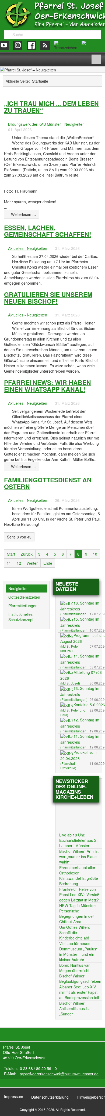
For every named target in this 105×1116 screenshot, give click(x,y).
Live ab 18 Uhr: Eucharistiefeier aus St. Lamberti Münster (79, 840)
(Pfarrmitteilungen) (74, 613)
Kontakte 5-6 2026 (89, 704)
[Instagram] (17, 45)
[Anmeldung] (91, 45)
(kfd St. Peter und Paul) (69, 648)
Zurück (27, 554)
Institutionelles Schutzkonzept (20, 616)
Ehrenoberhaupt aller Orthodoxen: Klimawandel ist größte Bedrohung (78, 875)
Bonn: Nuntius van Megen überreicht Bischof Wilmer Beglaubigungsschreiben (80, 973)
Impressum (13, 1096)
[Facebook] (31, 45)
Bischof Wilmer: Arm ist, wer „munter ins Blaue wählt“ (79, 857)
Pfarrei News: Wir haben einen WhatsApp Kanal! (47, 385)
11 (9, 563)
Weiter (32, 563)
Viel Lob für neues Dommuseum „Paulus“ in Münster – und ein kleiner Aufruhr (78, 951)
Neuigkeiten (18, 588)
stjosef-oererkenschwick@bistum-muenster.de (59, 1073)
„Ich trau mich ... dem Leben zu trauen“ (51, 106)
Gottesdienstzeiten (24, 597)
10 (95, 554)
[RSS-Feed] (45, 45)
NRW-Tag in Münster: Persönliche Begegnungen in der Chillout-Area (77, 913)
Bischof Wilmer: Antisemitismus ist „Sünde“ (74, 1008)
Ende (47, 563)
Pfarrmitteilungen (22, 605)
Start (11, 554)
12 (19, 563)
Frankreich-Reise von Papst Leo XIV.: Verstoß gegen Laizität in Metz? (79, 894)
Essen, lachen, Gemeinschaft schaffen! (47, 231)
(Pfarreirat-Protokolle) (68, 765)
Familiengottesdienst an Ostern (48, 483)
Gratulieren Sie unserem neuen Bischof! (48, 297)
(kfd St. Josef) (70, 683)
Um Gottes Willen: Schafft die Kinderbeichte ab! (74, 932)
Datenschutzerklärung (50, 1097)
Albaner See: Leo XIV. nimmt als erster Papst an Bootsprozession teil (79, 992)
